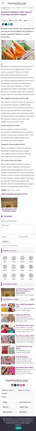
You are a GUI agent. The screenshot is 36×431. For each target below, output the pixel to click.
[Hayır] (33, 424)
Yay (5, 279)
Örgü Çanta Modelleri (23, 315)
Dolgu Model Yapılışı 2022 (24, 367)
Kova (22, 279)
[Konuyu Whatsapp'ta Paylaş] (9, 24)
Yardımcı (18, 190)
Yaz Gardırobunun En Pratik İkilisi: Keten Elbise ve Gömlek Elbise (25, 291)
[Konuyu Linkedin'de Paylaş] (11, 24)
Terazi (22, 270)
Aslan (5, 270)
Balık (31, 279)
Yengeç (31, 262)
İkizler (22, 262)
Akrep (31, 270)
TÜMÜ (32, 299)
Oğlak (14, 279)
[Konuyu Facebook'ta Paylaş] (3, 24)
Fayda (8, 190)
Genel (8, 7)
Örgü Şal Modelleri (22, 357)
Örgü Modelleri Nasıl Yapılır (25, 325)
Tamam (18, 428)
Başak (14, 270)
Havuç (13, 190)
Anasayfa (3, 7)
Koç (5, 262)
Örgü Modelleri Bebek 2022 (25, 336)
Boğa (13, 262)
